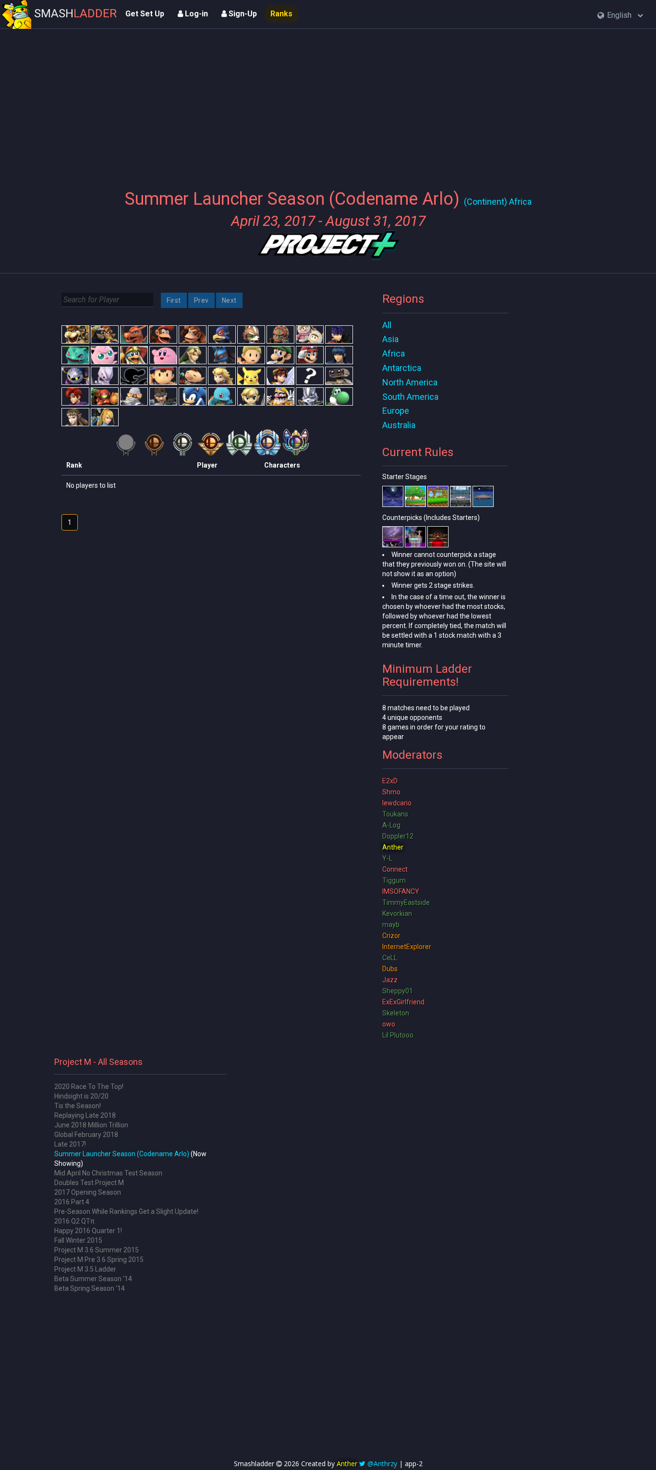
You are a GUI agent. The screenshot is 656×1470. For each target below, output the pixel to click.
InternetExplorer (406, 947)
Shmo (391, 792)
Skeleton (395, 1013)
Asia (390, 339)
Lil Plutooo (397, 1035)
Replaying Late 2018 (85, 1115)
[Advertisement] (328, 103)
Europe (395, 411)
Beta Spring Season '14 (89, 1288)
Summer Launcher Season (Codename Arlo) (121, 1154)
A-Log (391, 825)
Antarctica (401, 368)
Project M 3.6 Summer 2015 (96, 1250)
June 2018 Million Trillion (91, 1125)
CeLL (389, 958)
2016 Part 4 (71, 1202)
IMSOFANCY (400, 891)
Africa (393, 353)
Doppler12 (397, 836)
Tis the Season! (77, 1106)
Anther (392, 847)
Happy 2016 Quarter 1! (88, 1231)
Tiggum (394, 880)
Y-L (387, 858)
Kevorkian (397, 913)
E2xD (390, 781)
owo (388, 1024)
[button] (620, 16)
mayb (391, 924)
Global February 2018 (86, 1134)
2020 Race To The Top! (88, 1086)
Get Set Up (144, 13)
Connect (395, 869)
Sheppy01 (397, 991)
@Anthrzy (382, 1463)
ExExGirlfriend (403, 1002)
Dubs (390, 969)
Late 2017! (70, 1144)
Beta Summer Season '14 (93, 1279)
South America (410, 397)
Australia (398, 425)
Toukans (395, 814)
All (386, 325)
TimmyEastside (406, 902)
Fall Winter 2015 (78, 1240)
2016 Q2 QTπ (74, 1221)
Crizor (391, 935)
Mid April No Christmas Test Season (108, 1173)
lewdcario (397, 803)
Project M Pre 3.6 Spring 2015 (99, 1259)
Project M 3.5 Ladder (85, 1269)
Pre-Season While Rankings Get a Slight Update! (126, 1211)
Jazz (390, 980)
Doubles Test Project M (89, 1182)
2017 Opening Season (87, 1192)
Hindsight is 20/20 (81, 1096)
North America (409, 382)
